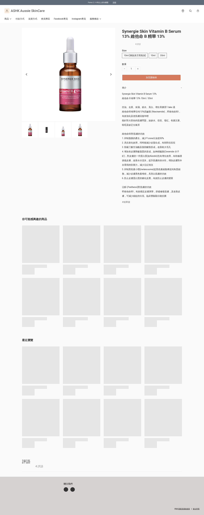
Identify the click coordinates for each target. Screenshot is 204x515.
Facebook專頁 (61, 18)
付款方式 (20, 18)
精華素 (127, 202)
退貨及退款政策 (184, 509)
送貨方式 (32, 18)
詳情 (114, 2)
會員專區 (45, 18)
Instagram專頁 (79, 18)
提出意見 (196, 509)
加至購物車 (151, 77)
